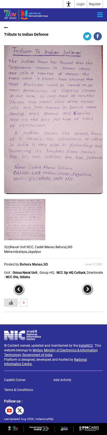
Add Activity (62, 380)
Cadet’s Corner (15, 380)
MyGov (38, 350)
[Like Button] (11, 303)
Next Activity (88, 290)
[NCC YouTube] (9, 410)
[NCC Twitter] (20, 410)
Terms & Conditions (18, 390)
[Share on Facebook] (98, 36)
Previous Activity (19, 290)
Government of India (37, 355)
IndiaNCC (86, 346)
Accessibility (68, 4)
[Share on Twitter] (87, 36)
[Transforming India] (39, 430)
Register (95, 4)
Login (81, 4)
